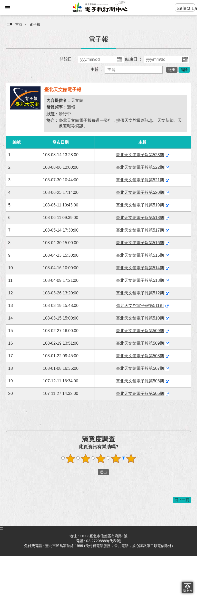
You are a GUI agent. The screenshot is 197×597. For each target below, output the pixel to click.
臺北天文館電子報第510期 (140, 318)
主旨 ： (98, 69)
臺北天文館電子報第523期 (140, 155)
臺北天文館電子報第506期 (140, 381)
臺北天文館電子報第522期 (140, 167)
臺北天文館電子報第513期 (140, 280)
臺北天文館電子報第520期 (140, 192)
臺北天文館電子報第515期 (140, 255)
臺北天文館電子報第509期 (140, 331)
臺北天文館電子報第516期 (140, 243)
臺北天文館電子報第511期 (140, 305)
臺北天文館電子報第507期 (140, 368)
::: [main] (8, 24)
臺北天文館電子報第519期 (140, 205)
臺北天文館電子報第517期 (140, 230)
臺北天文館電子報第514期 (140, 268)
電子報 (34, 24)
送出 (93, 472)
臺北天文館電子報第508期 (140, 356)
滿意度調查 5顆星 (131, 458)
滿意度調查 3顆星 (101, 458)
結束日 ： (134, 59)
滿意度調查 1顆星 (70, 458)
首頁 (18, 24)
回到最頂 (187, 587)
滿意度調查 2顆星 (86, 458)
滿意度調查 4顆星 (116, 458)
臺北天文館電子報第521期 (140, 180)
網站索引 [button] (7, 7)
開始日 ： (69, 59)
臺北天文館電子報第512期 (140, 293)
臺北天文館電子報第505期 (140, 393)
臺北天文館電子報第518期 (140, 217)
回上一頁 (182, 500)
